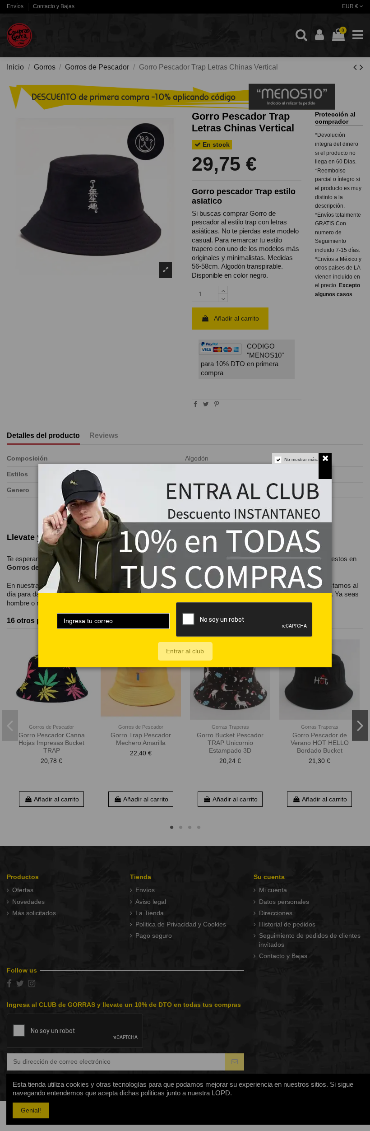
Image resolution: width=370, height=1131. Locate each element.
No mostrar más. (301, 459)
